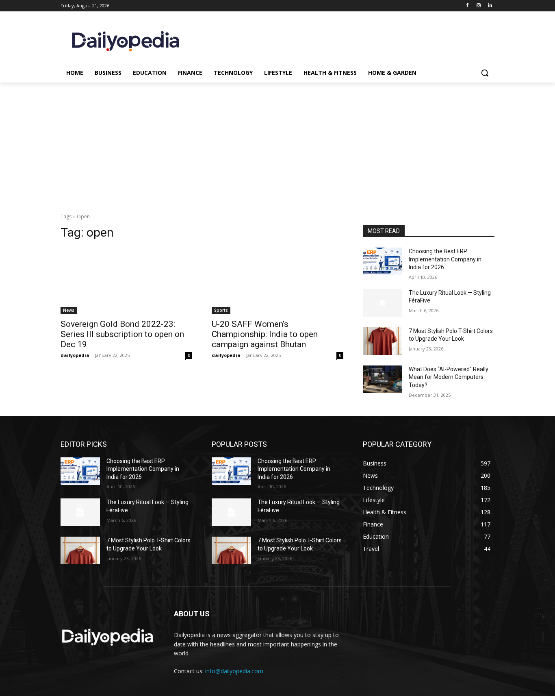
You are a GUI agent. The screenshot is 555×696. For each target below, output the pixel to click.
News (68, 310)
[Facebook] (467, 6)
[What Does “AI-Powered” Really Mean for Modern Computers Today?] (382, 379)
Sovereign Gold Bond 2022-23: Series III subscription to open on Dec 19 (122, 334)
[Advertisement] (277, 143)
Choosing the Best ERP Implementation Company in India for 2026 (445, 259)
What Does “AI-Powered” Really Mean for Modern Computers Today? (448, 377)
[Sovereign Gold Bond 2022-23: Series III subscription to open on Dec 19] (126, 281)
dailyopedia (75, 355)
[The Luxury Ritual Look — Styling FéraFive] (382, 303)
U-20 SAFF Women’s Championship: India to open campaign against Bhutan (265, 334)
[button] (484, 73)
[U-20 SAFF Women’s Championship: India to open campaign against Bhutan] (277, 281)
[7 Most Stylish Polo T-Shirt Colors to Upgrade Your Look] (382, 341)
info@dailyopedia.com (234, 671)
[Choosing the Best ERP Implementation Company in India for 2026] (382, 261)
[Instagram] (478, 6)
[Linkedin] (489, 6)
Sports (221, 310)
